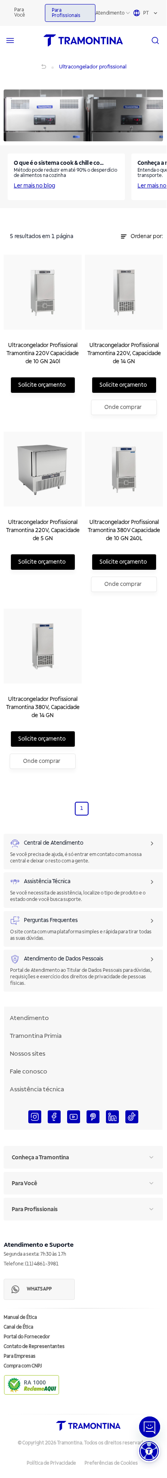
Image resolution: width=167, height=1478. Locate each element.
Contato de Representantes (34, 1346)
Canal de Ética (18, 1327)
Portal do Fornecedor (27, 1337)
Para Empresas (20, 1356)
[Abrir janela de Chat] (149, 1427)
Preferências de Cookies (111, 1463)
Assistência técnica (37, 1089)
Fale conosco (28, 1071)
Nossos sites (27, 1053)
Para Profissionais (66, 13)
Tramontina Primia (35, 1035)
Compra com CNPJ (23, 1366)
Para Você (19, 12)
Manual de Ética (20, 1317)
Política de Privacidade (51, 1463)
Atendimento (110, 13)
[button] (149, 1451)
